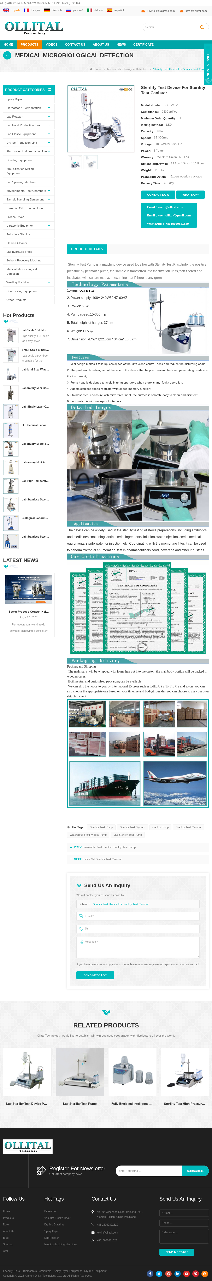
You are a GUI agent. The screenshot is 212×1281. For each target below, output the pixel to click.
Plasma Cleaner (16, 243)
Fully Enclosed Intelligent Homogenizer (95, 1103)
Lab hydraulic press (19, 251)
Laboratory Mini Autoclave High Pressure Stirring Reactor (35, 462)
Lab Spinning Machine (21, 182)
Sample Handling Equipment (25, 199)
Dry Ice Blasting (54, 1224)
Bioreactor (50, 1211)
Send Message (95, 975)
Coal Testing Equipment (21, 291)
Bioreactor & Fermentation (23, 107)
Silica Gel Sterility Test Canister (102, 859)
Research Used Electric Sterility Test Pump (109, 847)
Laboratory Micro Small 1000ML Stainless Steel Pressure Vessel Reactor (35, 443)
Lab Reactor (14, 116)
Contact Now (158, 194)
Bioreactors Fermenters (37, 1271)
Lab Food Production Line (23, 125)
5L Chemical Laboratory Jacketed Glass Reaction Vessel (35, 425)
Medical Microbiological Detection (127, 69)
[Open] (208, 64)
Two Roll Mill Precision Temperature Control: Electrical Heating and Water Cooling (28, 611)
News (121, 44)
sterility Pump (160, 827)
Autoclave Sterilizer (18, 234)
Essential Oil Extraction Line (24, 208)
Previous (4, 601)
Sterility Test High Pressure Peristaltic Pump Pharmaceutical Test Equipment (148, 1103)
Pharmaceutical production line (26, 151)
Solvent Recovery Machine (23, 260)
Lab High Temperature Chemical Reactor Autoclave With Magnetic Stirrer (35, 480)
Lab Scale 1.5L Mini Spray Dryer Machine (35, 330)
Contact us (75, 44)
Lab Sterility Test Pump (128, 834)
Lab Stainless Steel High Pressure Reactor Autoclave (35, 536)
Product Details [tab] (87, 249)
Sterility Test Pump (101, 827)
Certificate (143, 44)
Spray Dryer (14, 99)
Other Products (16, 299)
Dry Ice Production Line (21, 142)
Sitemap (8, 1244)
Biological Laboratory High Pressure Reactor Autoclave (35, 518)
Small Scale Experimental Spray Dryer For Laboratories (35, 349)
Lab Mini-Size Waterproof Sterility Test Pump (35, 369)
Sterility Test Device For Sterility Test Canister (121, 904)
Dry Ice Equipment (95, 1271)
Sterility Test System (132, 827)
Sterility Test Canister (189, 827)
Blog (5, 1237)
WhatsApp (190, 194)
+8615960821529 (177, 223)
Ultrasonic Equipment (20, 225)
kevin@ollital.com (196, 10)
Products (29, 44)
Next (53, 601)
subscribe (195, 1171)
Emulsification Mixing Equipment (20, 171)
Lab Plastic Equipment (21, 134)
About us (101, 44)
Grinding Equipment (19, 160)
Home (8, 44)
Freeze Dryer (15, 217)
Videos (52, 44)
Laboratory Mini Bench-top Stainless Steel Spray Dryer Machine (35, 388)
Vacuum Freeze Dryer (57, 1217)
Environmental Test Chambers (26, 190)
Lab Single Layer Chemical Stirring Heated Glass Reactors (35, 406)
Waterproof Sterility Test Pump (88, 834)
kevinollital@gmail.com (161, 10)
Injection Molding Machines (60, 1244)
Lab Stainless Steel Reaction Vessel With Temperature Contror (35, 499)
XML (6, 1251)
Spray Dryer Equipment (68, 1271)
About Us (8, 1231)
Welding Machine (17, 282)
